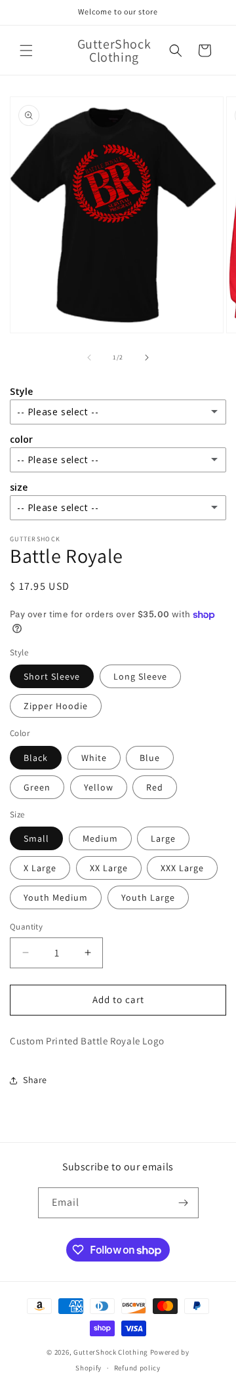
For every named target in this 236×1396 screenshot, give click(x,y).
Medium (100, 838)
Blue (150, 758)
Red (154, 787)
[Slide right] (146, 357)
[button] (26, 50)
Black (36, 758)
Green (37, 787)
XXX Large (182, 868)
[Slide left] (89, 357)
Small (36, 838)
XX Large (109, 868)
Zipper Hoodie (56, 706)
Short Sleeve (52, 676)
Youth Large (148, 897)
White (94, 758)
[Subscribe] (183, 1202)
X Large (40, 868)
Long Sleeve (140, 676)
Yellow (98, 787)
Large (163, 838)
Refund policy (137, 1367)
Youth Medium (56, 897)
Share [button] (35, 1080)
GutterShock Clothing (110, 1352)
